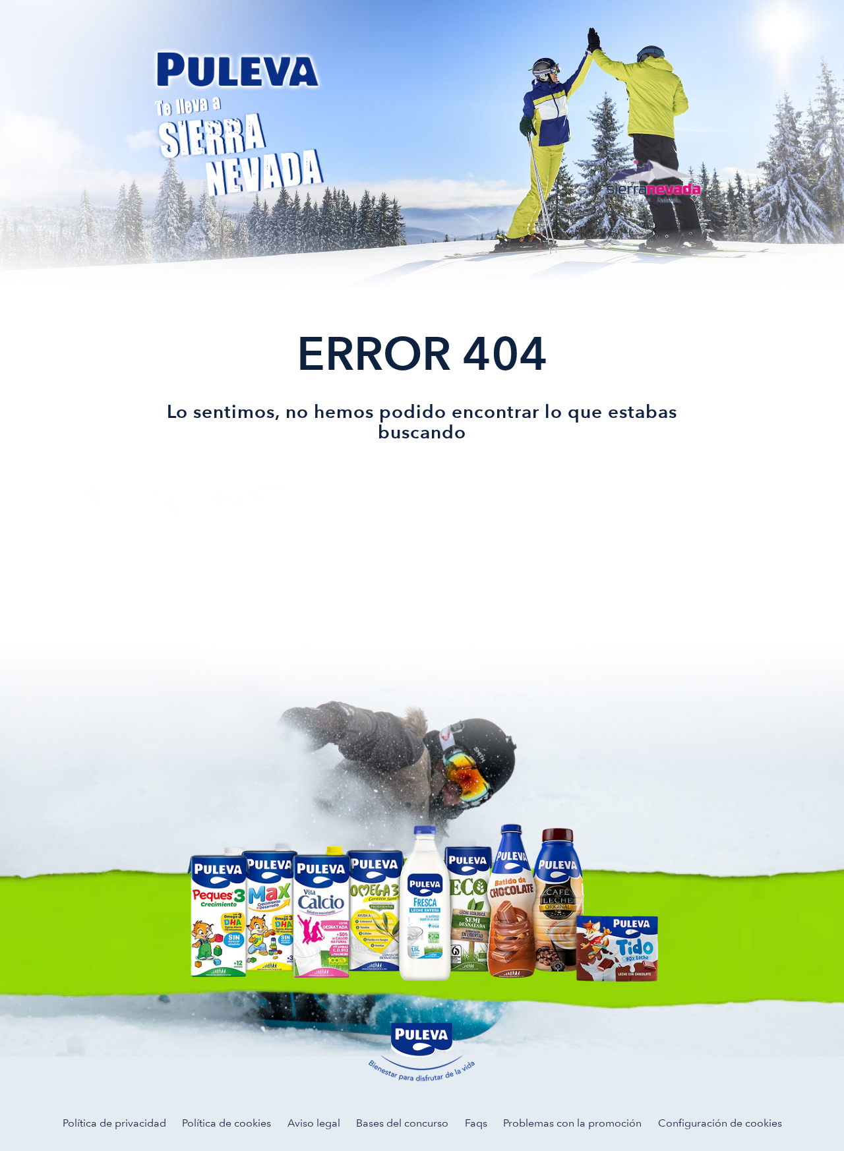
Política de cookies (226, 1123)
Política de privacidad (114, 1123)
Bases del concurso (402, 1123)
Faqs (476, 1123)
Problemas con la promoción (572, 1123)
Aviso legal (313, 1123)
